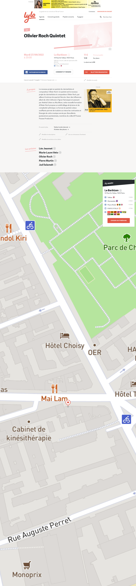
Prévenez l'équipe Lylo (39, 80)
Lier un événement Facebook (77, 134)
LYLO (30, 17)
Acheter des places (60, 129)
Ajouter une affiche (102, 49)
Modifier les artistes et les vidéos (51, 139)
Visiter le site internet (61, 127)
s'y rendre (63, 72)
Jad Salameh (46, 164)
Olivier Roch (45, 156)
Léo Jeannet (46, 148)
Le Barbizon (60, 54)
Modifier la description (48, 134)
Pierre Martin (46, 160)
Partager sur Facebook (37, 72)
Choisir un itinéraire (119, 220)
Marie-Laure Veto (48, 152)
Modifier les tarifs (92, 80)
